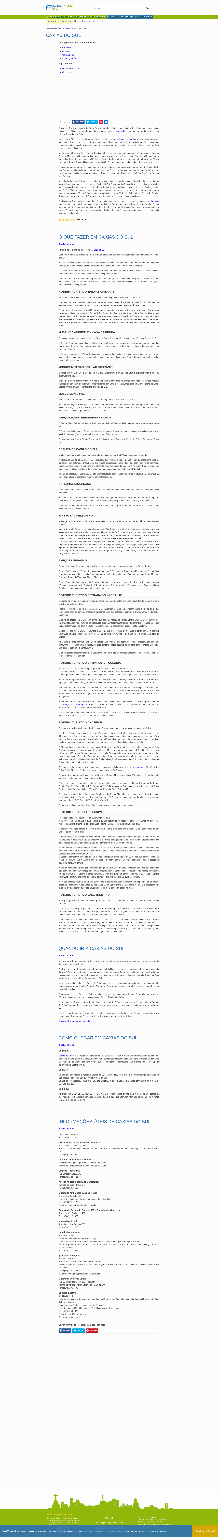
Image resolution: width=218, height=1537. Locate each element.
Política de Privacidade (157, 1531)
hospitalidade (121, 131)
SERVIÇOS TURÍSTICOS (125, 17)
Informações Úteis (70, 59)
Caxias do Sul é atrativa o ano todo (74, 1021)
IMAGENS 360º (85, 17)
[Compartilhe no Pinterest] (101, 122)
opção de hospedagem (75, 704)
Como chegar (68, 55)
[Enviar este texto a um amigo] (106, 122)
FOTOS (76, 17)
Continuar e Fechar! (205, 1531)
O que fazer (67, 48)
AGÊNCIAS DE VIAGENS (144, 17)
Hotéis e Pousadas (82, 21)
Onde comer (98, 21)
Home (60, 29)
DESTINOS (69, 17)
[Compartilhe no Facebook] (78, 122)
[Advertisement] (83, 96)
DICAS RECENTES (57, 17)
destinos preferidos (127, 139)
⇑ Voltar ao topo (66, 244)
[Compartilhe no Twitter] (91, 122)
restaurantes (153, 201)
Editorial (109, 1518)
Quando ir (66, 51)
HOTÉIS (112, 17)
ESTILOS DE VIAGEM (100, 17)
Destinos (68, 29)
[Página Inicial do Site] (48, 17)
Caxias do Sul (98, 250)
